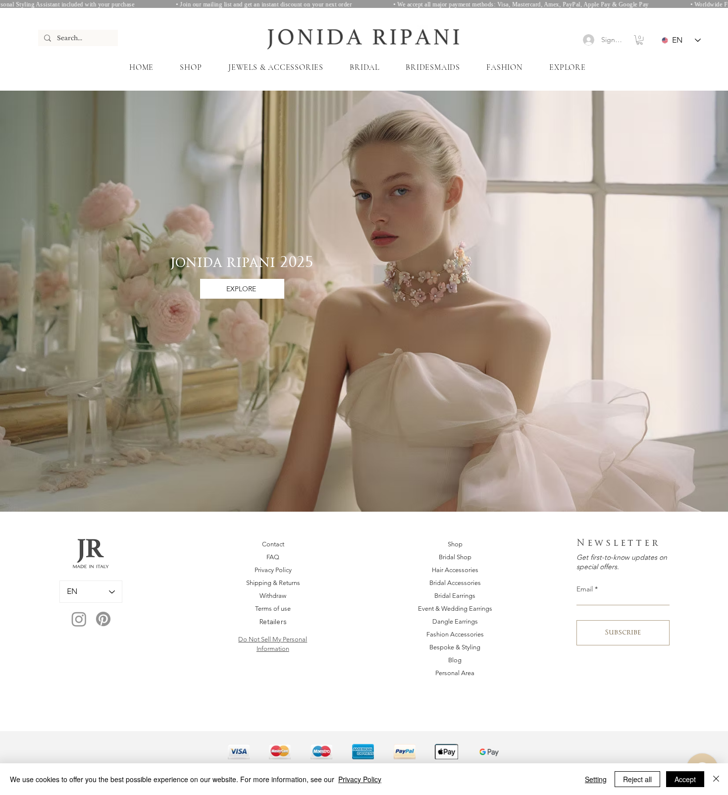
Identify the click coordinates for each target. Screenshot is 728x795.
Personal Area (454, 673)
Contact (273, 544)
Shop (455, 544)
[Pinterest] (103, 619)
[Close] (716, 779)
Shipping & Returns (273, 582)
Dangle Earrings (455, 621)
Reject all (637, 779)
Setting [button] (596, 779)
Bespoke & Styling (454, 647)
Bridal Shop (455, 557)
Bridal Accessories (455, 582)
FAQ (272, 557)
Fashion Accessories (455, 634)
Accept (685, 779)
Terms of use (273, 608)
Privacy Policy (273, 570)
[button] (639, 40)
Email (584, 588)
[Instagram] (79, 619)
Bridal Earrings (454, 595)
